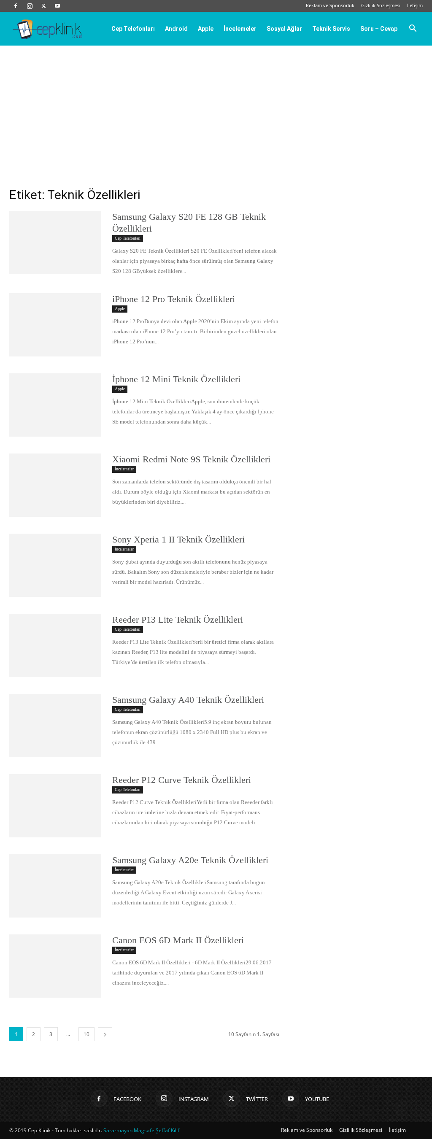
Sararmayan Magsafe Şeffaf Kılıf (141, 1130)
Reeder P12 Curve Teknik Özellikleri (181, 780)
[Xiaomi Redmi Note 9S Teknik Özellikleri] (55, 485)
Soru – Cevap (378, 28)
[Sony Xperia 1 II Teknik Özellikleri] (55, 565)
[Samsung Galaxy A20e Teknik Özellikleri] (55, 886)
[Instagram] (29, 5)
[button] (412, 29)
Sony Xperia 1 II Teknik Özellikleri (178, 539)
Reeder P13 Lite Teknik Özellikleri (177, 619)
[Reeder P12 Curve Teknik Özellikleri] (55, 805)
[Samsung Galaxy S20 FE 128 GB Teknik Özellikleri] (55, 242)
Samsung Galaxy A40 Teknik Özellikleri (188, 699)
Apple (205, 28)
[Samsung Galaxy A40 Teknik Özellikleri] (55, 725)
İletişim (415, 5)
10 (86, 1034)
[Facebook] (15, 5)
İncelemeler (240, 28)
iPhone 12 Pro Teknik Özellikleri (173, 299)
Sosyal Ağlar (284, 28)
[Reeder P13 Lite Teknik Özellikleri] (55, 645)
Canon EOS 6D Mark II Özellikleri (178, 940)
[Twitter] (43, 5)
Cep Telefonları (133, 28)
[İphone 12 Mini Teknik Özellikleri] (55, 405)
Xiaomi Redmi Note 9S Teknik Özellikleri (191, 459)
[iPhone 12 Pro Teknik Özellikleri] (55, 324)
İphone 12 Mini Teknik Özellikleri (176, 379)
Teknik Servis (331, 28)
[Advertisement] (216, 109)
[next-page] (105, 1034)
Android (176, 28)
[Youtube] (57, 5)
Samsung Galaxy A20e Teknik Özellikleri (190, 860)
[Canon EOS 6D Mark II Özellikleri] (55, 966)
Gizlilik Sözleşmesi (380, 5)
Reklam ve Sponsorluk (330, 5)
